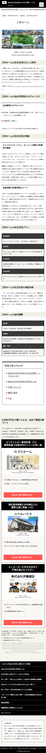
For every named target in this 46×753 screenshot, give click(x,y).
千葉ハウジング (14, 387)
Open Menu (41, 4)
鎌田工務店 (12, 393)
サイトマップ (5, 713)
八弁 (10, 398)
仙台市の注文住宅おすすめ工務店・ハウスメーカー (21, 4)
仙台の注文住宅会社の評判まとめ (22, 381)
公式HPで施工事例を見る (21, 495)
